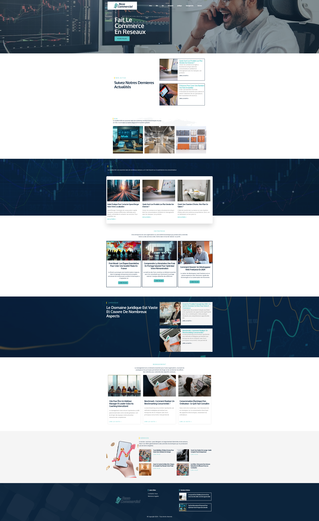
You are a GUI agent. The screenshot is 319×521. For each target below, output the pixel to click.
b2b (157, 6)
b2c (163, 6)
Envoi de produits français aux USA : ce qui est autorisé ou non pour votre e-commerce (196, 306)
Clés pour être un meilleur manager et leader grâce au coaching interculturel (121, 403)
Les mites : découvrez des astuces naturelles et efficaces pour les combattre (200, 466)
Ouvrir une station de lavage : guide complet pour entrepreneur (201, 451)
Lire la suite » (184, 75)
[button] (107, 263)
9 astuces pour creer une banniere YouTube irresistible (191, 86)
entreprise (170, 6)
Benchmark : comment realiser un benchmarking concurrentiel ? (195, 331)
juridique (179, 6)
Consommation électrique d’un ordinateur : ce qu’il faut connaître (194, 402)
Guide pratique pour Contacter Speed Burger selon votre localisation (123, 205)
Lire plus (156, 454)
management (189, 6)
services (199, 6)
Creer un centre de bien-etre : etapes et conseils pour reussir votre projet (163, 465)
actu (150, 6)
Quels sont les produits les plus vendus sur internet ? (190, 62)
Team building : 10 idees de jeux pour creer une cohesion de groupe (163, 451)
